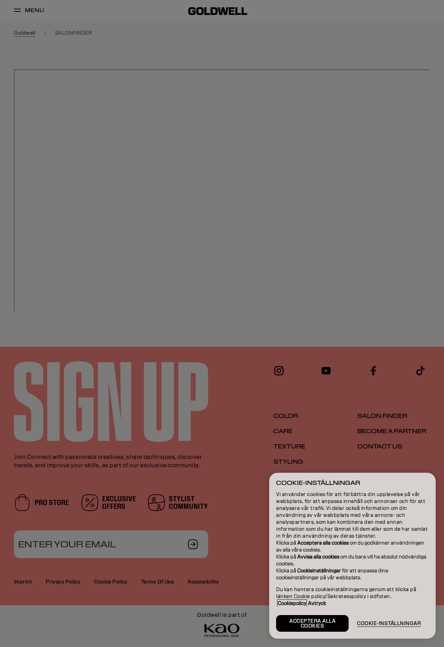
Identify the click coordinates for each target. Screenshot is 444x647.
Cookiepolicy (292, 603)
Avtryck (317, 603)
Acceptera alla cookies (312, 623)
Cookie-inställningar (389, 623)
